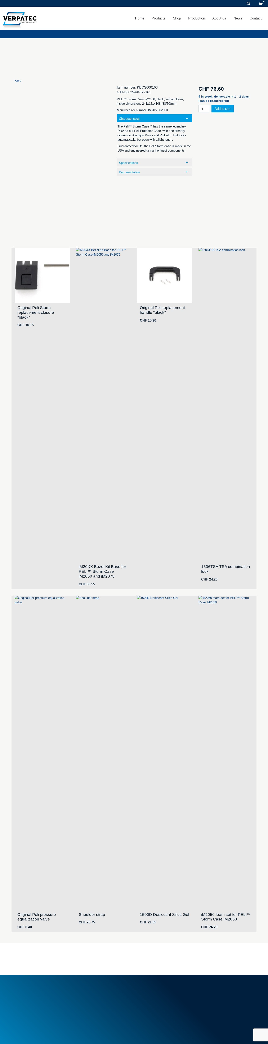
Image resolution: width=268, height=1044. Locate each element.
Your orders (208, 989)
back (18, 81)
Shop (177, 18)
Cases (143, 999)
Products (159, 18)
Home (139, 18)
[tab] (154, 135)
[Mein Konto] (255, 3)
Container (145, 994)
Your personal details (215, 999)
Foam (143, 989)
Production (196, 18)
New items (85, 1001)
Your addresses (211, 994)
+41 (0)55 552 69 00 (39, 1003)
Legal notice (23, 1035)
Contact (256, 18)
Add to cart (223, 109)
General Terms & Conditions (97, 989)
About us (219, 18)
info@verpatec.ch (37, 1008)
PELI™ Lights (148, 1008)
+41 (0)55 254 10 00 (30, 3)
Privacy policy (46, 1035)
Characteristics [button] (129, 118)
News (237, 18)
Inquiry (62, 3)
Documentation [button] (129, 172)
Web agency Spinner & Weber (219, 1035)
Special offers (87, 1006)
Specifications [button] (128, 163)
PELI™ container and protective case (164, 1003)
